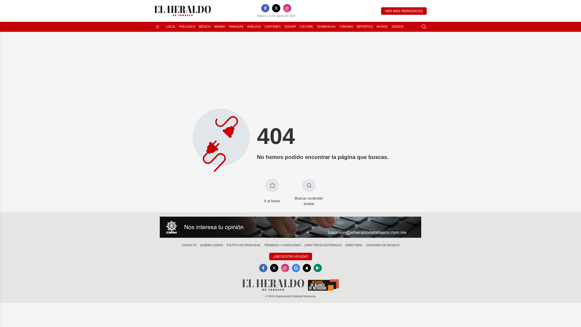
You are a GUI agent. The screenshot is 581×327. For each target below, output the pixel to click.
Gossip (290, 26)
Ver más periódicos (404, 11)
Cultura (306, 26)
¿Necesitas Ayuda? (290, 256)
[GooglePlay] (318, 268)
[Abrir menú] (157, 27)
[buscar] (424, 27)
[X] (276, 8)
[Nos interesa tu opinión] (290, 227)
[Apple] (307, 268)
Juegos (397, 26)
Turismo (346, 26)
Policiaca (187, 26)
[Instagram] (287, 8)
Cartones (272, 26)
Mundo (219, 26)
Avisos (382, 26)
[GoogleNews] (296, 268)
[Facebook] (265, 8)
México (205, 26)
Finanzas (236, 26)
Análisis (254, 26)
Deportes (365, 26)
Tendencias (326, 26)
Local (171, 26)
